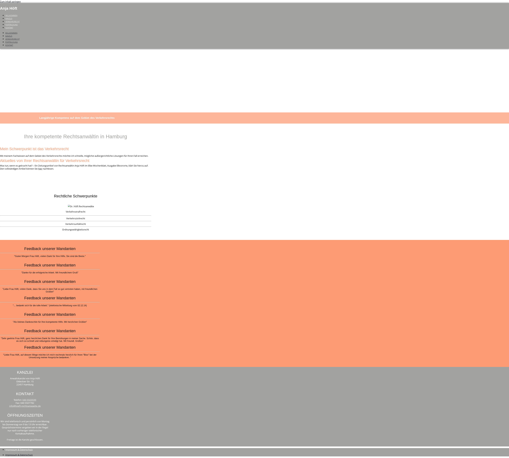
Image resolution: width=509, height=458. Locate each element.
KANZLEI (8, 18)
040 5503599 (29, 399)
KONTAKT (9, 27)
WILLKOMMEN (11, 15)
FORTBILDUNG (11, 24)
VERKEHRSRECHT (12, 21)
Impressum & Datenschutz (19, 449)
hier (40, 168)
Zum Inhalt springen (10, 1)
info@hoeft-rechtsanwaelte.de (25, 405)
